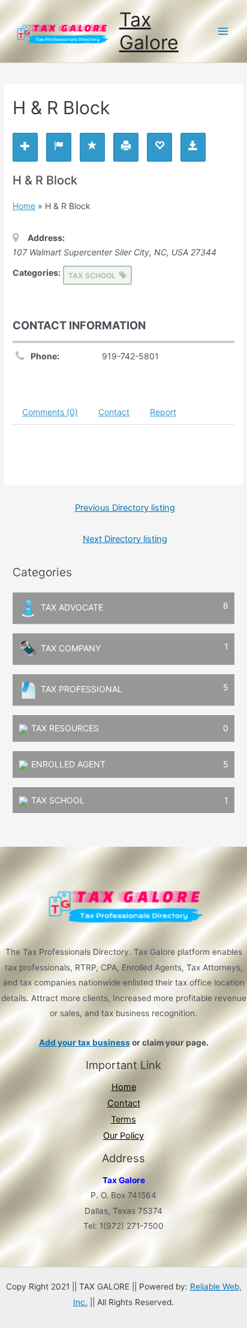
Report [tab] (163, 412)
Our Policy (123, 1135)
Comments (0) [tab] (50, 412)
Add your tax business (84, 1042)
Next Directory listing (125, 539)
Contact (123, 1103)
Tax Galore (149, 31)
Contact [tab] (113, 412)
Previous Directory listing (125, 507)
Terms (123, 1119)
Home (24, 206)
